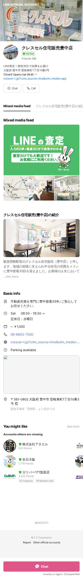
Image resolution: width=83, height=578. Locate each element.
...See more (11, 276)
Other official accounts (46, 542)
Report (27, 542)
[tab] (17, 106)
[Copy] (16, 403)
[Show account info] (28, 53)
